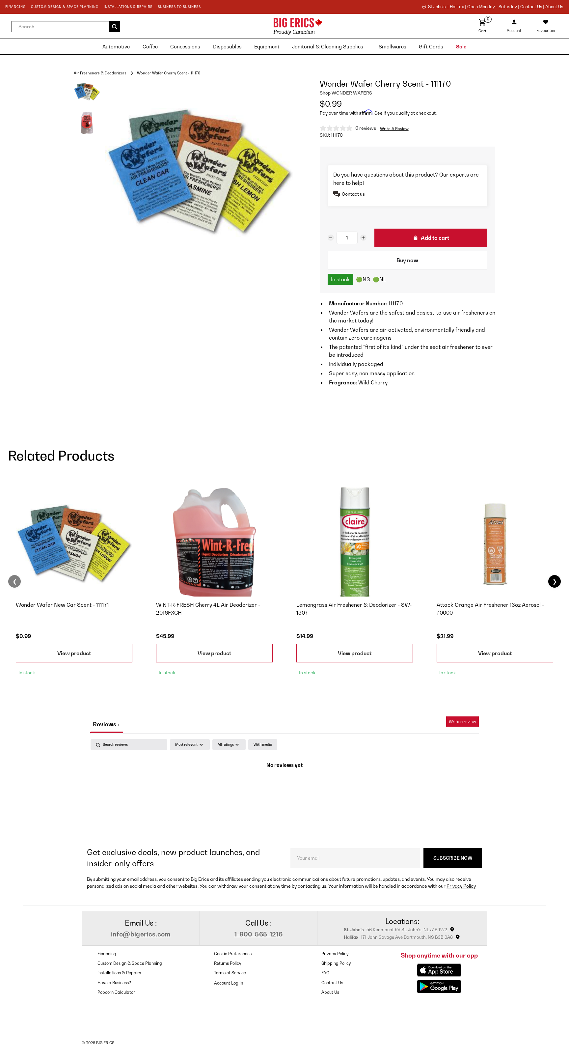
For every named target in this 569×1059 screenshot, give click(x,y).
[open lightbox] (199, 172)
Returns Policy (227, 963)
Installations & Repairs (119, 972)
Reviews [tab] (107, 724)
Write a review (462, 721)
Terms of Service (230, 972)
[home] (239, 26)
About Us (554, 7)
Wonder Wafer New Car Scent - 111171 (62, 604)
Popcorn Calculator (116, 992)
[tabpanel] (284, 788)
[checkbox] (262, 744)
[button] (66, 26)
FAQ (325, 972)
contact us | (532, 7)
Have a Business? (114, 982)
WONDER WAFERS (352, 93)
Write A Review (394, 128)
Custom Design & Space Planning (129, 963)
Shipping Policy (336, 963)
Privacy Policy (461, 886)
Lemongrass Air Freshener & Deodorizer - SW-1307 (354, 608)
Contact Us (332, 982)
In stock (340, 279)
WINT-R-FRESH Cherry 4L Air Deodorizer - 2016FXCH (208, 608)
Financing (106, 953)
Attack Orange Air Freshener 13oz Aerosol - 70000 (490, 608)
